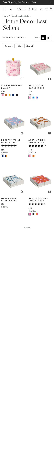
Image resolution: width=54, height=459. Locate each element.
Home (5, 16)
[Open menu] (4, 9)
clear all (29, 46)
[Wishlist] (46, 9)
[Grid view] (43, 37)
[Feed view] (48, 37)
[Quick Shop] (22, 79)
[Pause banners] (50, 2)
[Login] (41, 9)
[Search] (11, 9)
